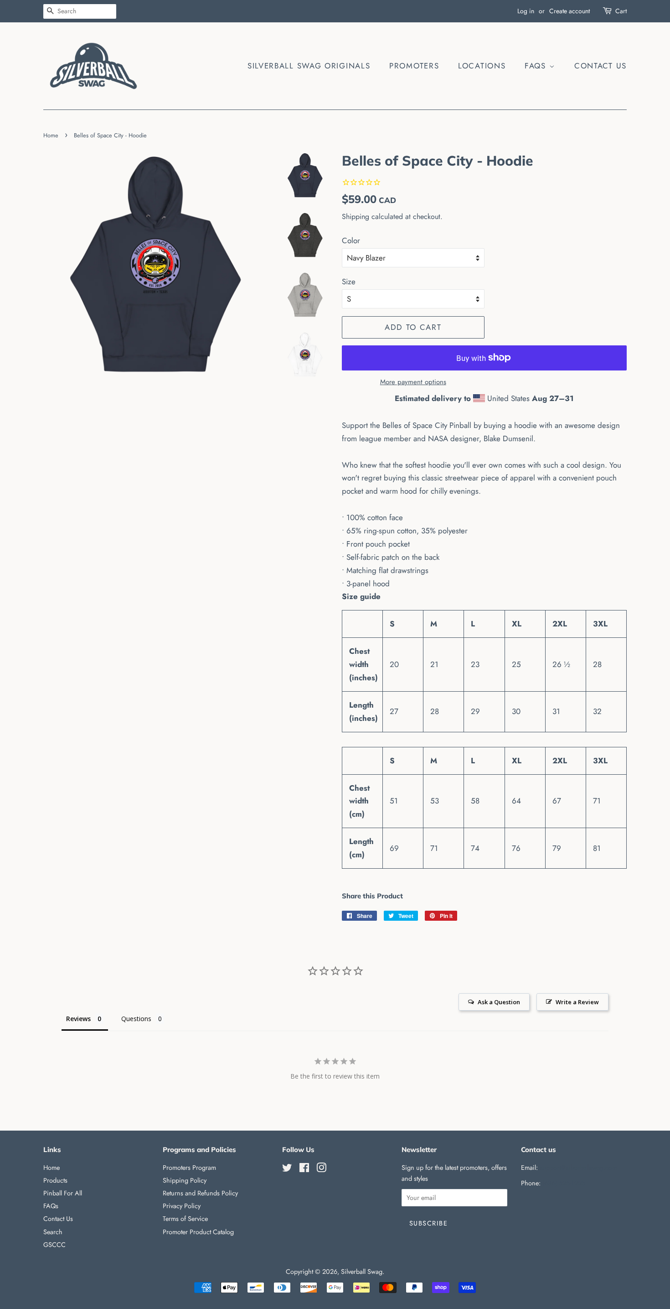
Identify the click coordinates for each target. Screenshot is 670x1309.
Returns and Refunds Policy (200, 1193)
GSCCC (54, 1244)
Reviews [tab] (78, 1018)
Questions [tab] (136, 1018)
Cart (621, 11)
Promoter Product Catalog (198, 1231)
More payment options (413, 382)
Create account (569, 11)
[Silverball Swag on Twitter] (287, 1169)
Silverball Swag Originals (309, 65)
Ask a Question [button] (499, 1002)
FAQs (537, 65)
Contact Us (600, 65)
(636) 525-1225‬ (563, 1183)
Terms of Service (185, 1218)
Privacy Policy (182, 1205)
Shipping (355, 216)
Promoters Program (189, 1167)
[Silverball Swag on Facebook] (304, 1169)
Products (55, 1180)
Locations (481, 65)
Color (351, 240)
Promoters (414, 65)
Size (349, 281)
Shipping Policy (184, 1180)
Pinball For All (62, 1193)
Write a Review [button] (577, 1002)
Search (52, 1231)
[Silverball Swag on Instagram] (321, 1169)
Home (50, 135)
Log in (525, 11)
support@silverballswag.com (578, 1167)
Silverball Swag (361, 1271)
